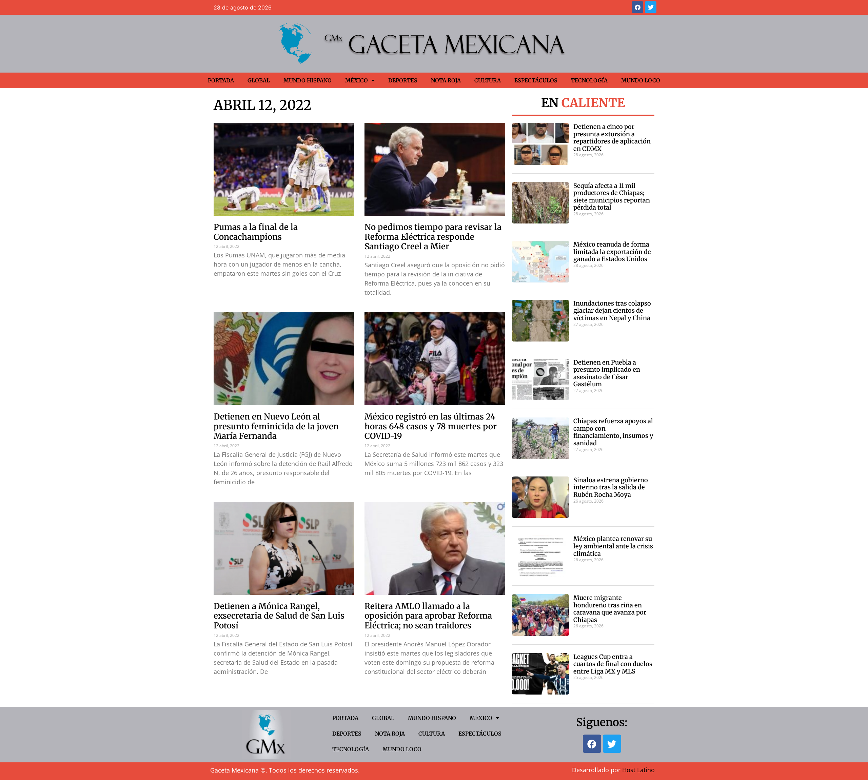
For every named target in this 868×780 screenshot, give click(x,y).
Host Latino (638, 770)
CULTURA (487, 80)
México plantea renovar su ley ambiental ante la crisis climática (613, 546)
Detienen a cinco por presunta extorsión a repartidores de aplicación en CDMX (612, 138)
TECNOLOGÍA (589, 80)
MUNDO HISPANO (307, 80)
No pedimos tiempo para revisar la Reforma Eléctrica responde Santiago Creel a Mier (432, 237)
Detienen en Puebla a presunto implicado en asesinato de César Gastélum (606, 373)
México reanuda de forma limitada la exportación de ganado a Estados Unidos (612, 251)
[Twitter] (650, 7)
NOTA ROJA (446, 80)
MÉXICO (356, 80)
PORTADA (221, 80)
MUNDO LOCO (640, 80)
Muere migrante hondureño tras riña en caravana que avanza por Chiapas (609, 609)
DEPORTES (402, 80)
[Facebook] (637, 7)
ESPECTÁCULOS (535, 80)
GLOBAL (259, 80)
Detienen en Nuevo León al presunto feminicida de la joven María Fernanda (276, 426)
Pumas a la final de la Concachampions (256, 232)
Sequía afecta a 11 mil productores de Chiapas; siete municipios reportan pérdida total (611, 197)
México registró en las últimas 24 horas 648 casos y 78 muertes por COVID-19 (430, 426)
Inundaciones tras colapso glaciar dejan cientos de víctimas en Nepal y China (612, 310)
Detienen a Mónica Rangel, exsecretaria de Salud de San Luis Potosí (279, 616)
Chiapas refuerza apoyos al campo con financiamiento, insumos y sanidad (613, 432)
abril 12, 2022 (263, 105)
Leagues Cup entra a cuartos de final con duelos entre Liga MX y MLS (612, 664)
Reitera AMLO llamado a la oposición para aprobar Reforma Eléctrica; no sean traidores (428, 616)
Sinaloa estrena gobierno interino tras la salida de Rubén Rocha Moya (610, 487)
